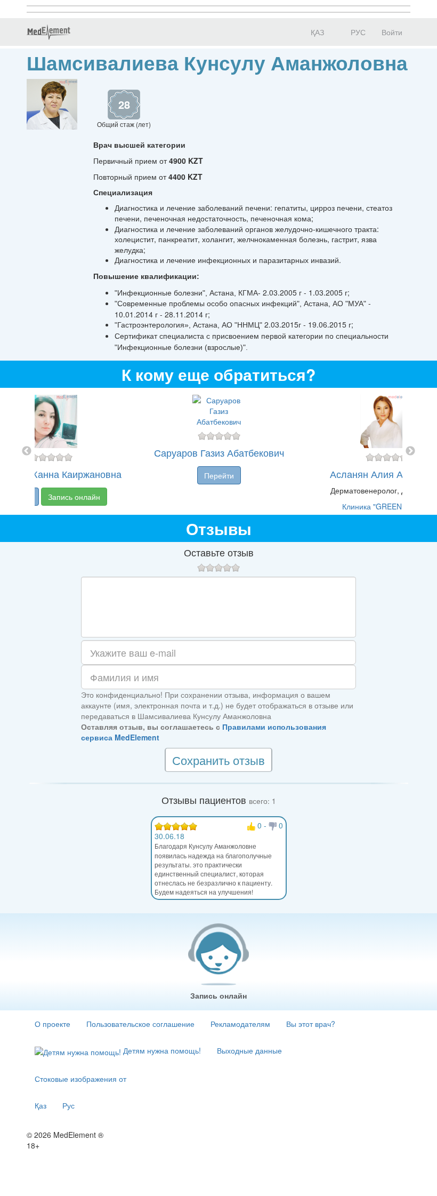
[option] (219, 451)
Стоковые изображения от (80, 1078)
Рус (68, 1105)
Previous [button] (26, 451)
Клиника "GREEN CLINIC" (386, 506)
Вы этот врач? (310, 1023)
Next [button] (410, 451)
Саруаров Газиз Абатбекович (219, 452)
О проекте (52, 1023)
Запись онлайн (74, 496)
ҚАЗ (316, 32)
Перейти (219, 475)
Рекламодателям (240, 1023)
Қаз (40, 1105)
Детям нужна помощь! (161, 1050)
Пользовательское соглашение (140, 1023)
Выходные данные (249, 1050)
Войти (392, 32)
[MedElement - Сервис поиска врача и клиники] (48, 32)
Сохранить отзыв (218, 760)
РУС (357, 32)
